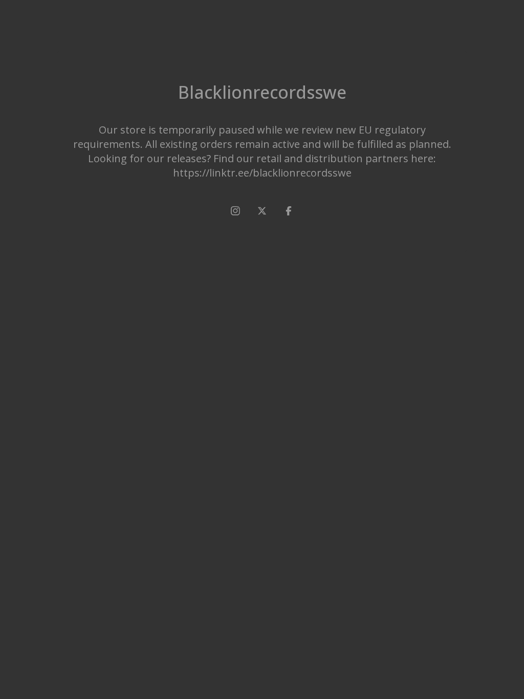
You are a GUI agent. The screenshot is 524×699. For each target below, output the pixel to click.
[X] (262, 211)
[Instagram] (235, 211)
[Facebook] (288, 211)
